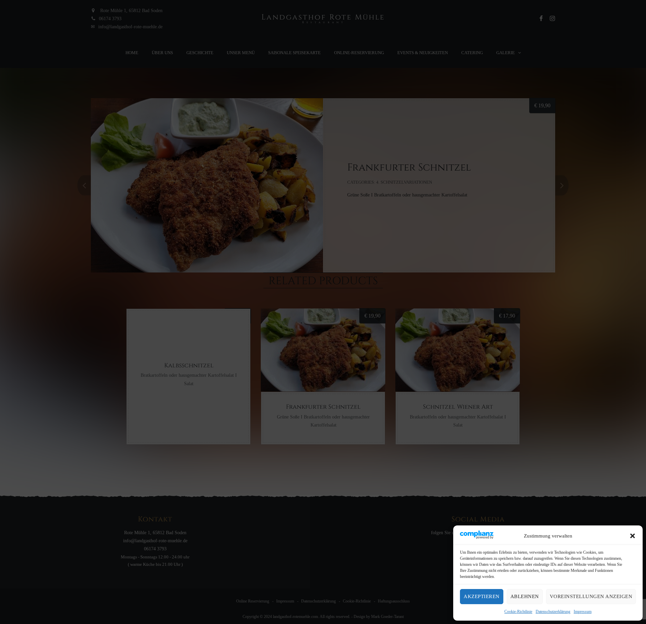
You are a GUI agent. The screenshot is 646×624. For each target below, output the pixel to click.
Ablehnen (524, 596)
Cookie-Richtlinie (518, 611)
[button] (632, 536)
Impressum (582, 611)
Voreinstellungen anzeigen (591, 596)
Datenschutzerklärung (553, 611)
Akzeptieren (482, 596)
